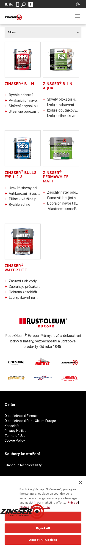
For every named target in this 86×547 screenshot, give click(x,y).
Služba (9, 4)
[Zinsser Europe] (69, 362)
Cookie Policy (15, 441)
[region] (43, 511)
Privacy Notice (15, 431)
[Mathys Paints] (42, 361)
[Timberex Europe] (69, 377)
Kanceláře (12, 426)
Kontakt (17, 4)
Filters (12, 32)
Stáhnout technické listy (23, 465)
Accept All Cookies (43, 540)
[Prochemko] (42, 377)
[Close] (80, 483)
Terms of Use (15, 436)
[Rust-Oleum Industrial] (16, 362)
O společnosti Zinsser (21, 416)
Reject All (43, 528)
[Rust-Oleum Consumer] (16, 377)
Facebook (30, 4)
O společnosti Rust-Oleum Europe (30, 421)
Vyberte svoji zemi (78, 4)
